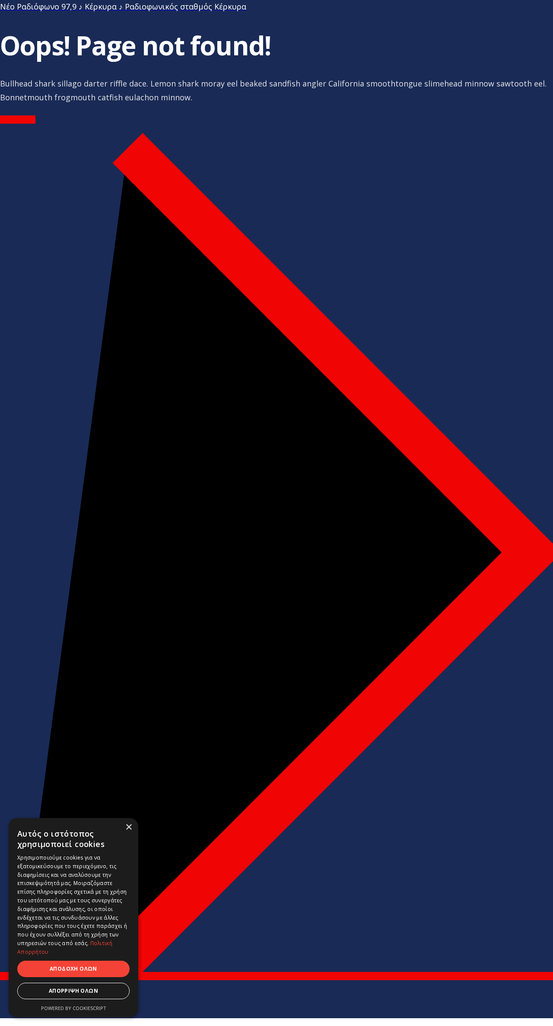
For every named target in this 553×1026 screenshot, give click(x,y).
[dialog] (73, 917)
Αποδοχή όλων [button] (73, 968)
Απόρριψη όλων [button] (73, 990)
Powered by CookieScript (73, 1008)
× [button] (128, 827)
